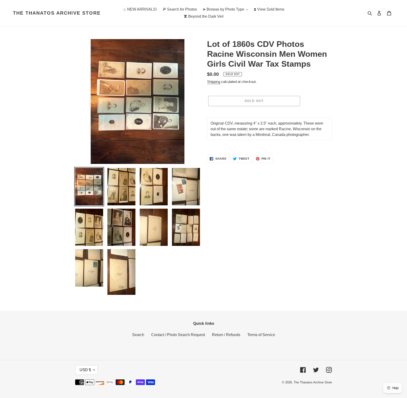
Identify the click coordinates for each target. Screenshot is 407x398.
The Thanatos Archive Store (57, 13)
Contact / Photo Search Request (178, 335)
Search (138, 335)
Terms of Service (261, 335)
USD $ (85, 370)
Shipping (213, 82)
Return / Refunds (226, 335)
